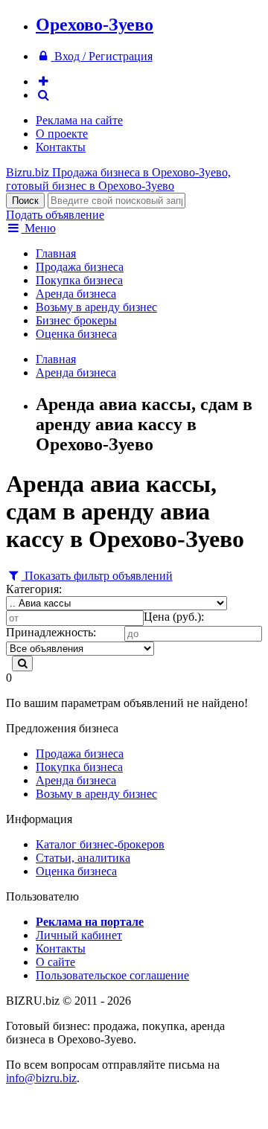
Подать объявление (55, 214)
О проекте (62, 133)
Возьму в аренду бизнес (96, 307)
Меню (39, 228)
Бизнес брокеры (76, 320)
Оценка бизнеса (76, 333)
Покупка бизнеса (79, 280)
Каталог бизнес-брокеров (100, 844)
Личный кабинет (79, 935)
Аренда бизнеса (76, 293)
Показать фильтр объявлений (97, 575)
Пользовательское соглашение (112, 975)
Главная (56, 253)
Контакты (61, 147)
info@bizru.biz (41, 1078)
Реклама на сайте (79, 120)
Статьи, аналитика (83, 857)
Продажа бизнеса (80, 266)
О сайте (55, 962)
